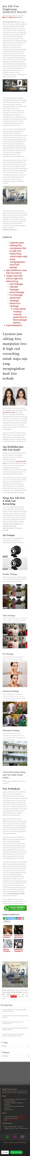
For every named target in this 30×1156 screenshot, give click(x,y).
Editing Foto (6, 17)
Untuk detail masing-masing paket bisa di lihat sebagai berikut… (20, 315)
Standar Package (14, 288)
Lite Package (16, 284)
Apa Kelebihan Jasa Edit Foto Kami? (16, 272)
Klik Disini (14, 996)
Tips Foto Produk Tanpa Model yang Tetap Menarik (15, 1016)
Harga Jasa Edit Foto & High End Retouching (14, 278)
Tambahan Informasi (16, 17)
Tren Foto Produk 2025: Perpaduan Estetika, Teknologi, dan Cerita (13, 1035)
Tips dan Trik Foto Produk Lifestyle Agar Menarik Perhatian (14, 1010)
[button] (5, 1152)
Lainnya (6, 921)
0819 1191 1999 (22, 1116)
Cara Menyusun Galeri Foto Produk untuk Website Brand (15, 1028)
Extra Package (17, 292)
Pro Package (16, 295)
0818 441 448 (21, 1118)
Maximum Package (15, 305)
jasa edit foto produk (9, 412)
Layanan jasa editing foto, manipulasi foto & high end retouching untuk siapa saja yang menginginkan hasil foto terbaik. (18, 255)
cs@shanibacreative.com (14, 1120)
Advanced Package (15, 299)
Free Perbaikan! (14, 325)
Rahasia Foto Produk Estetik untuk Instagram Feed (12, 1022)
